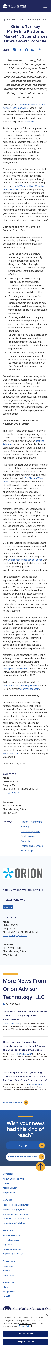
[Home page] (14, 6)
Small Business (28, 836)
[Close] (47, 1315)
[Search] (39, 6)
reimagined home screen (15, 668)
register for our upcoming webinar (20, 685)
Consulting (36, 821)
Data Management (30, 831)
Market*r (29, 121)
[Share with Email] (33, 50)
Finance (25, 821)
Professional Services (32, 845)
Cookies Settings (25, 1333)
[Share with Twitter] (20, 50)
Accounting (26, 841)
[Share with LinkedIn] (14, 50)
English (8, 907)
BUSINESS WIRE (28, 104)
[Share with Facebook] (26, 50)
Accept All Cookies (25, 1341)
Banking (25, 826)
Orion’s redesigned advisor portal (25, 559)
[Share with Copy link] (39, 50)
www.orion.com (11, 753)
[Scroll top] (40, 1166)
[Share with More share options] (45, 50)
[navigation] (45, 6)
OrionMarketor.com (29, 688)
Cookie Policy (25, 1326)
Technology (27, 850)
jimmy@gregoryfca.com (15, 792)
